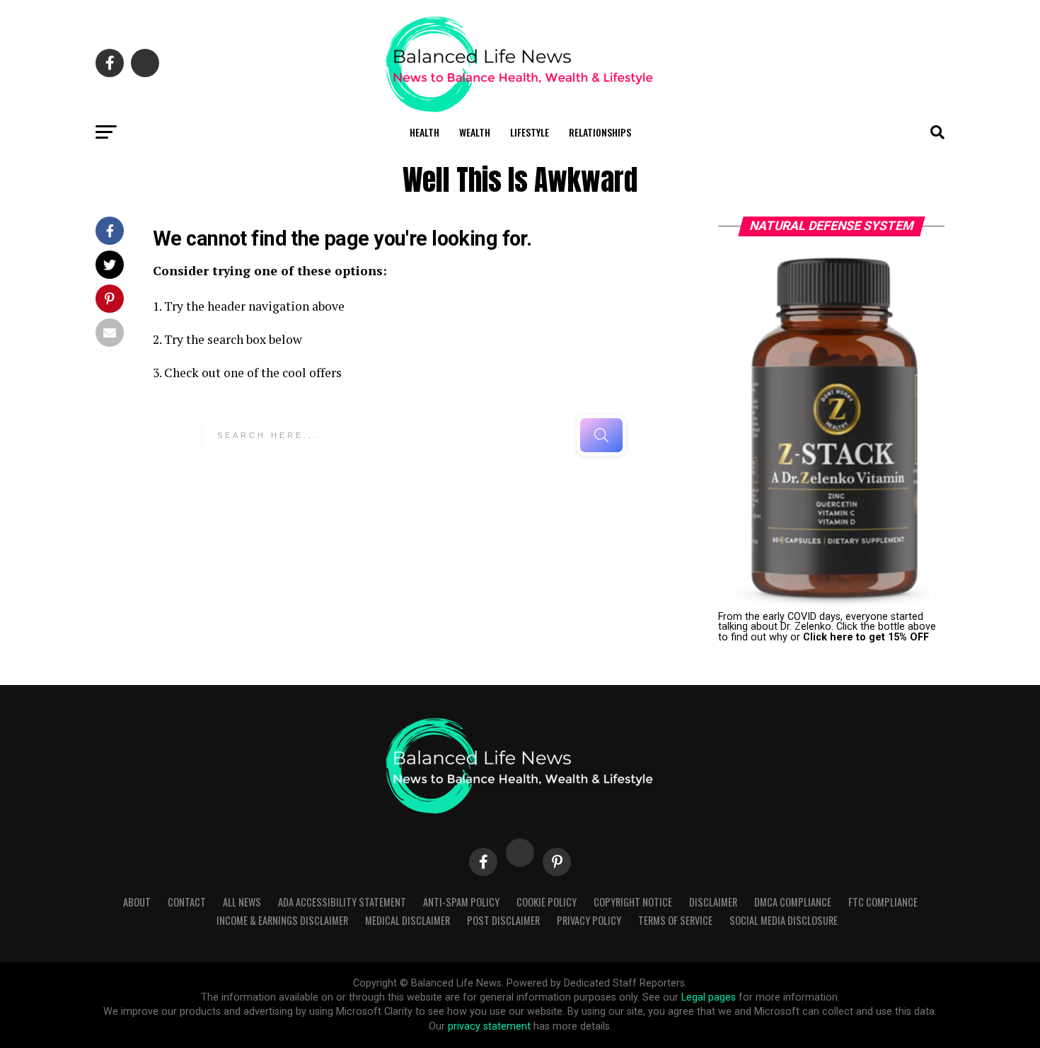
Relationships (600, 132)
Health (424, 132)
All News (242, 901)
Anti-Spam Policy (461, 901)
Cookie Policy (546, 901)
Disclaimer (713, 901)
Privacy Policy (589, 920)
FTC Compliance (883, 901)
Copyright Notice (633, 901)
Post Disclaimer (503, 920)
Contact (187, 901)
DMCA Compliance (792, 901)
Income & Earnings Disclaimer (282, 920)
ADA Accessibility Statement (342, 901)
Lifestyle (529, 132)
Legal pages (708, 997)
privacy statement (489, 1026)
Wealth (474, 132)
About (137, 901)
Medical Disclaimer (407, 920)
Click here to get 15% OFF (866, 637)
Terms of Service (675, 920)
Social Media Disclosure (783, 920)
